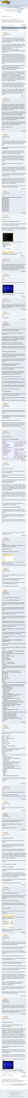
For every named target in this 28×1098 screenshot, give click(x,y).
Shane (17, 20)
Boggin (20, 20)
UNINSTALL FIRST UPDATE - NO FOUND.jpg (11, 562)
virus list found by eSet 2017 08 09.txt (9, 911)
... (7, 25)
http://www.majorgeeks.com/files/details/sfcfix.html (11, 376)
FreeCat (6, 99)
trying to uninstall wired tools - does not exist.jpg (11, 917)
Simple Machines (19, 1092)
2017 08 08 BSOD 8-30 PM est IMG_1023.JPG (11, 293)
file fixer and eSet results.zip (8, 1059)
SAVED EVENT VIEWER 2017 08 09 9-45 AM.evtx (12, 532)
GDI (22, 74)
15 (8, 25)
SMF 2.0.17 (9, 1092)
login (16, 6)
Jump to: (10, 1084)
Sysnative (4, 39)
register (19, 6)
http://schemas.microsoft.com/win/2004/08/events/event (15, 682)
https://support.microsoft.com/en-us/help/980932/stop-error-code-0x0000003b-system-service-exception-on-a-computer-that (14, 521)
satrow (5, 32)
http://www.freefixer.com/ (11, 613)
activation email (17, 7)
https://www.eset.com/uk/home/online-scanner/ (11, 388)
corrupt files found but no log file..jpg (9, 242)
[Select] (5, 440)
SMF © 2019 (14, 1092)
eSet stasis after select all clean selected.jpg (11, 929)
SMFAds (11, 1093)
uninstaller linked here (6, 55)
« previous (22, 24)
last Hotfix (5, 792)
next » (25, 24)
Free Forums (17, 1093)
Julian (23, 20)
